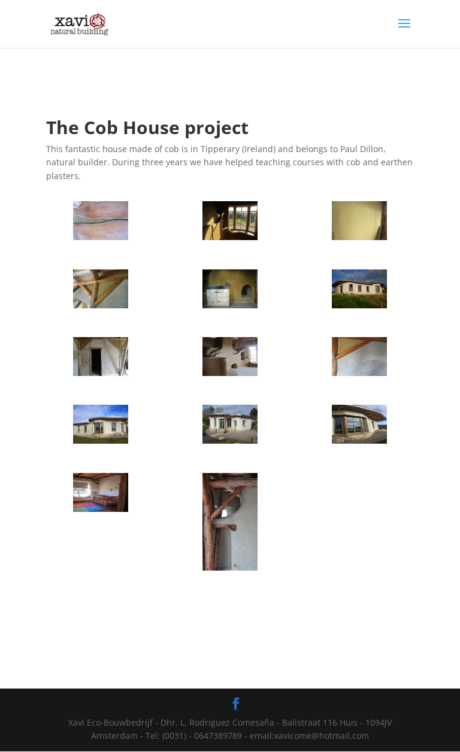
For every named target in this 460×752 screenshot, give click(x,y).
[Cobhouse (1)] (100, 375)
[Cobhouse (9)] (230, 375)
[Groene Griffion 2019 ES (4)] (100, 443)
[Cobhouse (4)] (359, 308)
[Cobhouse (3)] (230, 570)
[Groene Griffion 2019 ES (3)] (230, 443)
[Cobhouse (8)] (359, 375)
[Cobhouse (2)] (100, 308)
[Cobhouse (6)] (359, 239)
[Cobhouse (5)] (230, 308)
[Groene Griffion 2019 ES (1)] (100, 511)
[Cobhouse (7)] (230, 239)
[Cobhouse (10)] (100, 239)
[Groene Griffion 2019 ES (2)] (359, 443)
